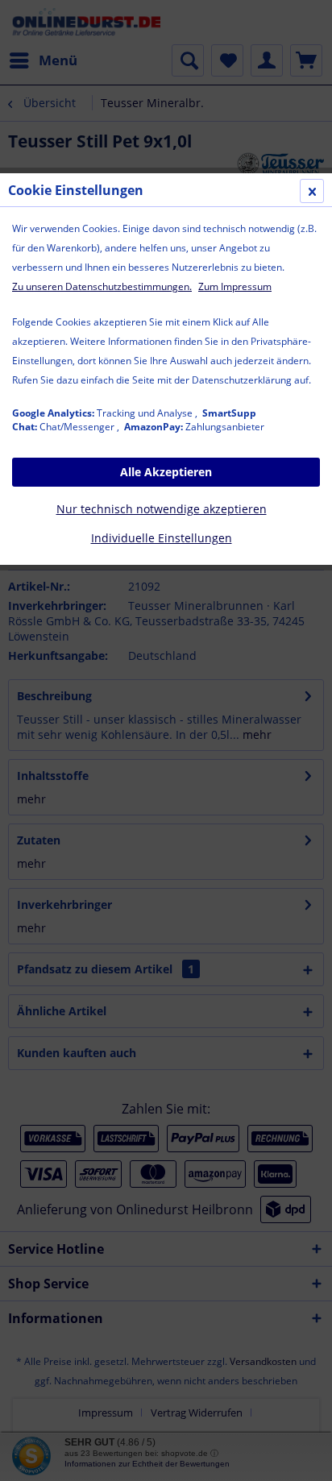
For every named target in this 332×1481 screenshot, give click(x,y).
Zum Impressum (235, 286)
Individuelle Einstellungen (161, 538)
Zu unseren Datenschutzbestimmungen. (102, 286)
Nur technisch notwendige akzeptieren (161, 508)
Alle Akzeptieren (166, 471)
